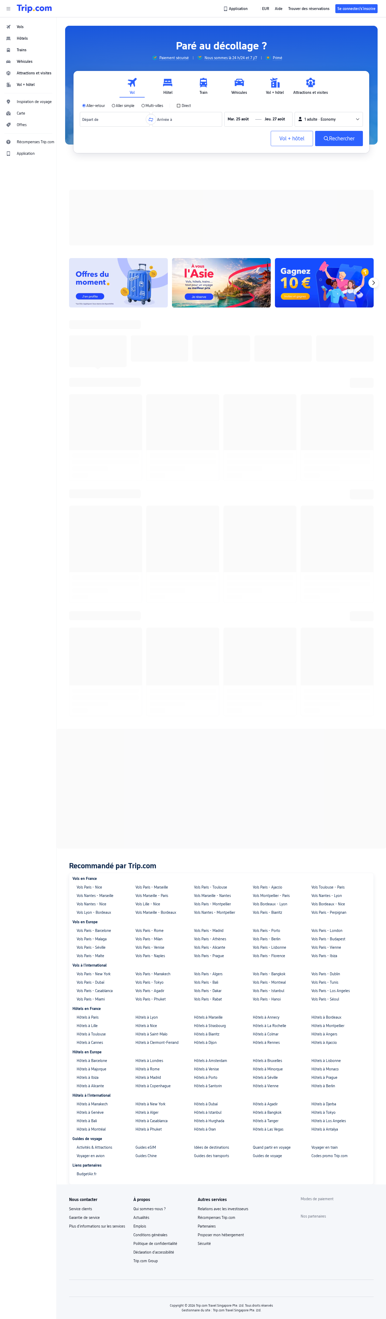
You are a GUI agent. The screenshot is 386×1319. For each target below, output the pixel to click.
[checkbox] (183, 105)
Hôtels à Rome (147, 531)
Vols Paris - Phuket (150, 461)
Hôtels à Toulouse (91, 496)
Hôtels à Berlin (323, 548)
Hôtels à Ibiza (87, 539)
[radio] (93, 105)
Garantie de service (84, 680)
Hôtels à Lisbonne (326, 523)
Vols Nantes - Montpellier (214, 374)
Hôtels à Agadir (265, 566)
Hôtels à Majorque (91, 531)
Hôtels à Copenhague (153, 548)
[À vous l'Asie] (221, 214)
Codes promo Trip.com (329, 618)
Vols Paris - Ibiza (324, 418)
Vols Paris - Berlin (266, 401)
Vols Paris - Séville (91, 409)
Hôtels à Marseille (208, 479)
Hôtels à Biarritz (206, 496)
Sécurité (204, 706)
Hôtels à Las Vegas (268, 591)
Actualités (141, 680)
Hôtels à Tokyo (323, 574)
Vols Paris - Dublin (325, 436)
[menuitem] (28, 27)
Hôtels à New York (150, 566)
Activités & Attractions (94, 609)
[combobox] (92, 119)
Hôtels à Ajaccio (324, 504)
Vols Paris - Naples (150, 418)
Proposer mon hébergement (221, 697)
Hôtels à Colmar (265, 496)
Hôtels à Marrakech (92, 566)
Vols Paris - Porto (266, 393)
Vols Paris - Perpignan (328, 374)
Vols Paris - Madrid (208, 393)
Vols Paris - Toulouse (210, 349)
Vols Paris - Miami (91, 461)
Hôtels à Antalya (324, 591)
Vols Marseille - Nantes (212, 358)
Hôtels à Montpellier (327, 488)
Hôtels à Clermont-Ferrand (157, 504)
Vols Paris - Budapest (328, 401)
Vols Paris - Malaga (92, 401)
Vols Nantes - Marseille (95, 358)
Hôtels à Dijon (205, 504)
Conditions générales (150, 697)
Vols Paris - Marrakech (152, 436)
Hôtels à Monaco (325, 531)
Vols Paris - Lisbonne (269, 409)
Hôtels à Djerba (323, 566)
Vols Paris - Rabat (208, 461)
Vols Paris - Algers (208, 436)
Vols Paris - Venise (149, 409)
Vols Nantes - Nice (91, 366)
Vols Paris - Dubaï (90, 444)
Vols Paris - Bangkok (269, 436)
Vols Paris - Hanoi (267, 461)
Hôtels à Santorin (208, 548)
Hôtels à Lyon (146, 479)
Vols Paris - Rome (149, 393)
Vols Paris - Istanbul (268, 453)
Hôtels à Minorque (268, 531)
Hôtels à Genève (90, 574)
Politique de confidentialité (155, 706)
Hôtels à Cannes (90, 504)
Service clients (80, 671)
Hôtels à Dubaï (206, 566)
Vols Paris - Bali (206, 444)
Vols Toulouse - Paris (328, 349)
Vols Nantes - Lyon (326, 358)
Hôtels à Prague (324, 539)
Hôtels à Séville (265, 539)
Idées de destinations (211, 609)
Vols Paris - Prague (209, 418)
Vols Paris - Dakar (207, 453)
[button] (8, 8)
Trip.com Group (145, 723)
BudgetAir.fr (86, 636)
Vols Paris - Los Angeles (330, 453)
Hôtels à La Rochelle (269, 488)
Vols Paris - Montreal (269, 444)
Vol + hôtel (291, 138)
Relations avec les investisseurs (223, 671)
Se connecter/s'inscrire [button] (356, 9)
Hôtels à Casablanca (151, 583)
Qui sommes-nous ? (149, 671)
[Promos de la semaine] (118, 214)
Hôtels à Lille (87, 488)
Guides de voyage (267, 618)
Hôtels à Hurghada (209, 583)
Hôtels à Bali (87, 583)
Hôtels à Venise (206, 531)
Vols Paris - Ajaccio (267, 349)
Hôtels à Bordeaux (326, 479)
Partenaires (207, 688)
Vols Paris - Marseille (151, 349)
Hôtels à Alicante (90, 548)
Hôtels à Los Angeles (328, 583)
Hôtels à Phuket (148, 591)
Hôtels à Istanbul (207, 574)
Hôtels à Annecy (266, 479)
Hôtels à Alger (146, 574)
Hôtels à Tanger (265, 583)
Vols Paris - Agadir (149, 453)
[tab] (132, 86)
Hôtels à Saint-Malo (151, 496)
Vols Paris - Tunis (324, 444)
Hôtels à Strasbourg (210, 488)
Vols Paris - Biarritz (267, 374)
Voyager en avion (91, 618)
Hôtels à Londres (149, 523)
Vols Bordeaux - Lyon (270, 366)
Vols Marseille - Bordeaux (155, 374)
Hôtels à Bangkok (267, 574)
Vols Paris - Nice (89, 349)
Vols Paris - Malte (90, 418)
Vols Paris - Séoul (325, 461)
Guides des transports (211, 618)
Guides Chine (146, 618)
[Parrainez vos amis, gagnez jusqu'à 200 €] (324, 214)
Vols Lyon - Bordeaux (94, 374)
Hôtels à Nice (146, 488)
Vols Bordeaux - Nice (328, 366)
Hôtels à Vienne (266, 548)
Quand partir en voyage (272, 609)
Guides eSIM (145, 609)
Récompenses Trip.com (216, 680)
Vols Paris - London (326, 393)
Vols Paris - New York (94, 436)
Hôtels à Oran (205, 591)
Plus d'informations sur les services (97, 688)
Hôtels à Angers (324, 496)
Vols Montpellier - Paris (271, 358)
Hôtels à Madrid (148, 539)
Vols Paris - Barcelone (94, 393)
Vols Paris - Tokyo (149, 444)
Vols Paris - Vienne (326, 409)
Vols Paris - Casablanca (95, 453)
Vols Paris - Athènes (210, 401)
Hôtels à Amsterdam (210, 523)
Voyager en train (324, 609)
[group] (170, 57)
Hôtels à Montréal (91, 591)
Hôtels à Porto (205, 539)
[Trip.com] (34, 8)
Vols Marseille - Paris (151, 358)
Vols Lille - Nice (147, 366)
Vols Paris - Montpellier (212, 366)
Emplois (139, 688)
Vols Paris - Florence (269, 418)
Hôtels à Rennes (266, 504)
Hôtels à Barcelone (92, 523)
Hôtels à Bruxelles (267, 523)
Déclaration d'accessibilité (153, 714)
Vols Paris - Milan (149, 401)
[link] (236, 8)
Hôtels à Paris (87, 479)
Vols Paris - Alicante (209, 409)
